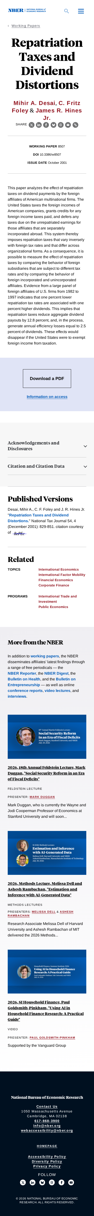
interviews (17, 696)
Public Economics (53, 607)
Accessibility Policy (47, 1156)
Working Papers (26, 26)
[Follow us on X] (23, 1182)
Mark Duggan (42, 797)
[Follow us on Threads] (52, 1182)
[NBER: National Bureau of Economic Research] (28, 11)
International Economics (59, 569)
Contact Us (47, 1106)
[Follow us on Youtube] (71, 1182)
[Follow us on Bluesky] (42, 1182)
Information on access (47, 397)
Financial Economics (56, 580)
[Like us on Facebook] (61, 1182)
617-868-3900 (47, 1121)
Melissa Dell (44, 911)
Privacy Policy (47, 1166)
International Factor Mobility (62, 575)
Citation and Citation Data (36, 466)
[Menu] (81, 11)
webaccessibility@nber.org (47, 1130)
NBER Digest (56, 673)
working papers (45, 656)
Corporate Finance (54, 585)
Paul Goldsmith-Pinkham (52, 1037)
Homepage (47, 1146)
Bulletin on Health (24, 679)
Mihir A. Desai (34, 103)
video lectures (57, 691)
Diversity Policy (47, 1161)
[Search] (66, 11)
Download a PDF (47, 378)
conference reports (25, 691)
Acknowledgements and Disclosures (33, 445)
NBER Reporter (22, 673)
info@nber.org (47, 1126)
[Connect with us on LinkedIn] (32, 1182)
